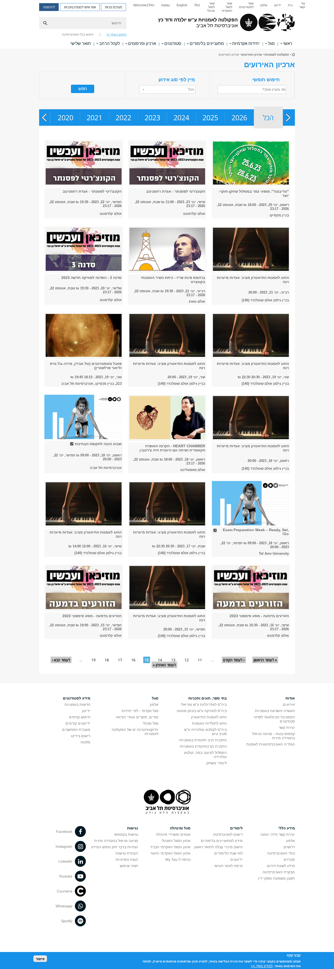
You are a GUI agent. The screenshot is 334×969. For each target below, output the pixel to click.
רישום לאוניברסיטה (228, 834)
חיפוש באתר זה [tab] (116, 34)
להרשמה (49, 7)
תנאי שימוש (129, 866)
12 (186, 659)
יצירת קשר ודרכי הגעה (277, 834)
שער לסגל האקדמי (227, 7)
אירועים (289, 704)
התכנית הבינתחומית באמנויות (203, 746)
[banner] (167, 24)
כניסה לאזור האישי (228, 866)
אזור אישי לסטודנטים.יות (80, 7)
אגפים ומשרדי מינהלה (173, 834)
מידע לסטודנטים (76, 698)
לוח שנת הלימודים (228, 853)
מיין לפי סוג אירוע (176, 79)
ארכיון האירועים (252, 54)
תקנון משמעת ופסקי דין (276, 878)
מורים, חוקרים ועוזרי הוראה (137, 717)
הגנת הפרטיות (127, 859)
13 (173, 659)
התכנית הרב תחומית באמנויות (203, 740)
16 (133, 659)
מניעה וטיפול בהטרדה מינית (116, 841)
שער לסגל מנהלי (211, 7)
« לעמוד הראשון (265, 659)
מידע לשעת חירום (281, 866)
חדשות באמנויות (77, 704)
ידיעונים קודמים (77, 723)
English (182, 5)
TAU (197, 5)
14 (160, 659)
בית (290, 5)
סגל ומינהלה (180, 828)
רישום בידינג (80, 736)
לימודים (236, 828)
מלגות (85, 742)
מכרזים (289, 859)
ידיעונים (236, 859)
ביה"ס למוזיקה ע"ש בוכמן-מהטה (202, 711)
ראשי (287, 43)
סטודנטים (172, 43)
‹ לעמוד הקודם (233, 659)
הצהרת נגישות (127, 853)
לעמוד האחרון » (164, 664)
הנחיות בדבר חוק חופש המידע (114, 847)
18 (107, 659)
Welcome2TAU (143, 5)
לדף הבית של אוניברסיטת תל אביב (293, 54)
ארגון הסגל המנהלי (175, 841)
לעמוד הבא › (61, 659)
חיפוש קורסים (79, 717)
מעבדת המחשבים (76, 729)
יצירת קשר (287, 727)
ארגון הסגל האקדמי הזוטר (170, 853)
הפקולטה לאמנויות (277, 54)
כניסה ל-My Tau (177, 859)
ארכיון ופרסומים (142, 43)
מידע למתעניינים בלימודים (222, 841)
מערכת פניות (113, 7)
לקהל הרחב (109, 43)
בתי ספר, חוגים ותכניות (207, 698)
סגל (271, 43)
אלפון (263, 5)
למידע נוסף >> (262, 966)
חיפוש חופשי (266, 79)
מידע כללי (286, 828)
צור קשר (302, 5)
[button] (167, 89)
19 (93, 659)
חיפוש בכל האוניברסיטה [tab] (78, 34)
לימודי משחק (216, 763)
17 (120, 659)
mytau (165, 5)
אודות (290, 698)
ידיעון (277, 5)
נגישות (132, 828)
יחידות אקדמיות (246, 43)
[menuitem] (302, 7)
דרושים (289, 847)
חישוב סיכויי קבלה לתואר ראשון (218, 847)
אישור (40, 959)
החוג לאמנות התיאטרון (209, 717)
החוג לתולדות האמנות (209, 723)
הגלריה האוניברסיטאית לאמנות (270, 744)
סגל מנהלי (150, 723)
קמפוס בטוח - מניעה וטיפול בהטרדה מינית (273, 736)
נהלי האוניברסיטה (281, 853)
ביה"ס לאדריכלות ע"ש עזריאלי (204, 704)
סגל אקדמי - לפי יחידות (140, 711)
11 (200, 659)
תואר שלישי (80, 43)
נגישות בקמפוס (126, 834)
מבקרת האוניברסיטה (279, 872)
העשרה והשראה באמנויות (275, 711)
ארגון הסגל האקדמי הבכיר (170, 847)
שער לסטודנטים (246, 5)
